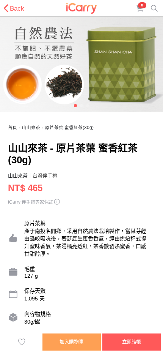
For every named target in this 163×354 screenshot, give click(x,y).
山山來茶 (31, 127)
